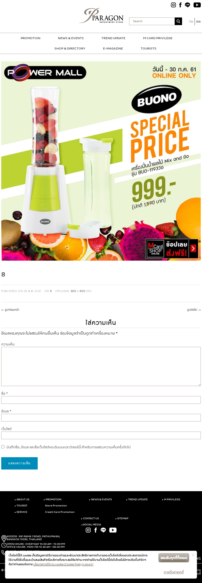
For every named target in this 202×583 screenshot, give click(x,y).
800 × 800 (78, 291)
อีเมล (6, 411)
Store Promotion (56, 505)
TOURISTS (148, 48)
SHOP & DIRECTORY (69, 48)
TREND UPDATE (113, 38)
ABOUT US (22, 499)
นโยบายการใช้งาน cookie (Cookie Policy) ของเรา (63, 564)
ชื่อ (4, 393)
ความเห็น (8, 344)
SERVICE (21, 512)
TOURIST (21, 505)
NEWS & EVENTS (71, 38)
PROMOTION (30, 38)
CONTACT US (90, 518)
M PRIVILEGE (171, 499)
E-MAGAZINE (113, 48)
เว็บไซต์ (6, 429)
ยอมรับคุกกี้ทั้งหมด (174, 557)
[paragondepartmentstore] (101, 15)
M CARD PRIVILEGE (157, 38)
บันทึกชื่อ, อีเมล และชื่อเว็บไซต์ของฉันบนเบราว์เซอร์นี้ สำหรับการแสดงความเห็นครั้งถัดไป (68, 447)
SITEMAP (121, 518)
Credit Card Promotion (60, 512)
